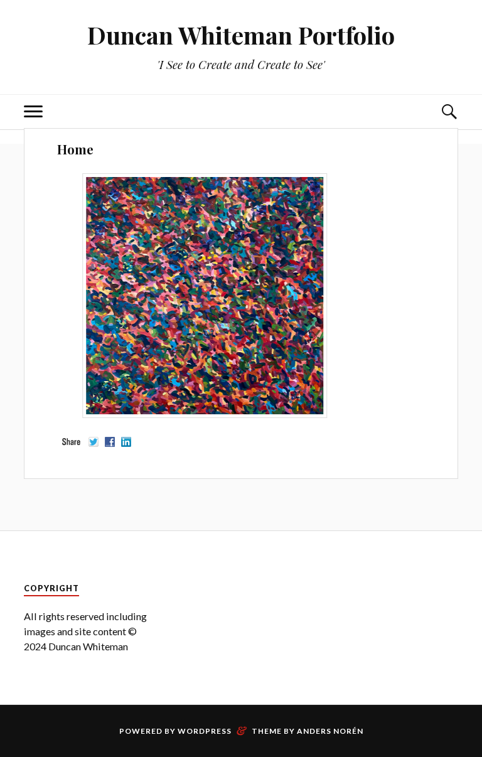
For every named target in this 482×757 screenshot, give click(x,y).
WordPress (205, 731)
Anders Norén (330, 731)
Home (75, 149)
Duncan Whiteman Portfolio (241, 35)
